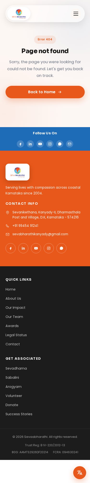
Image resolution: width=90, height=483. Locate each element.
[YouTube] (40, 144)
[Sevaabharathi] (19, 13)
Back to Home (41, 92)
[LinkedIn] (30, 144)
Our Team (14, 316)
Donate (12, 404)
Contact (13, 344)
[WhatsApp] (59, 144)
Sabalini (12, 377)
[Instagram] (50, 144)
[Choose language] (79, 472)
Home (11, 289)
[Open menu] (76, 13)
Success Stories (19, 414)
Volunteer (14, 395)
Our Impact (15, 307)
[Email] (69, 144)
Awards (12, 325)
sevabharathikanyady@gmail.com (40, 234)
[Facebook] (20, 144)
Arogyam (14, 386)
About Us (13, 298)
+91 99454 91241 (25, 225)
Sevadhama (16, 368)
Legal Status (16, 335)
